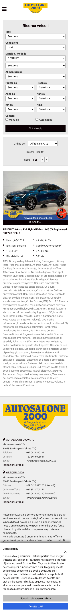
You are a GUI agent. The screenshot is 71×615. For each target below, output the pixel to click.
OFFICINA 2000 (15, 472)
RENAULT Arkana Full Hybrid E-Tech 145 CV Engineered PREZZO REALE (35, 231)
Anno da (10, 93)
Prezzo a (42, 82)
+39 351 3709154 (35, 489)
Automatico (45, 119)
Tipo (8, 31)
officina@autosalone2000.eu (41, 497)
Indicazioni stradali (13, 464)
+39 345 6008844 (35, 456)
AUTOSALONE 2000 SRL (20, 439)
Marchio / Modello (15, 53)
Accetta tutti (36, 606)
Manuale (13, 119)
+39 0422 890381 (35, 452)
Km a (40, 104)
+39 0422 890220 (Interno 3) (40, 493)
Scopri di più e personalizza (35, 598)
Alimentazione (13, 71)
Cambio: (10, 115)
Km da (9, 104)
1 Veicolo (36, 128)
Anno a (41, 93)
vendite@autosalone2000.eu (41, 460)
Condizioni (11, 42)
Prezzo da (11, 82)
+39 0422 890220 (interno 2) (40, 485)
